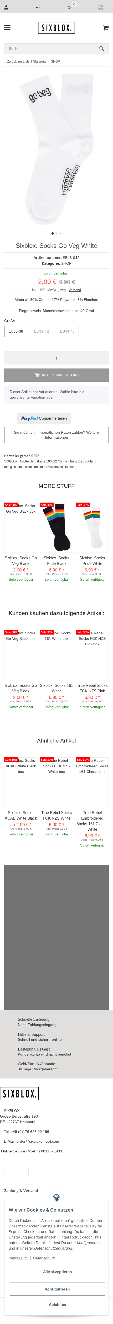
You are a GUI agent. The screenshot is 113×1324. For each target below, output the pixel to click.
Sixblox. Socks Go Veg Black (21, 561)
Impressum (18, 1258)
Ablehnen (57, 1304)
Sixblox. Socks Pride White (92, 561)
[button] (38, 7)
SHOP (66, 263)
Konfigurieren (57, 1289)
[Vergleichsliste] (69, 7)
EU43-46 (69, 331)
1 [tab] (53, 233)
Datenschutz (44, 1258)
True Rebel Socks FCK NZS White (56, 815)
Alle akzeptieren (57, 1271)
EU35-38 (17, 331)
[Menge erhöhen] (103, 358)
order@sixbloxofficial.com (38, 1141)
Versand (75, 290)
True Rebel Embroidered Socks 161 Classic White (92, 820)
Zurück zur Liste (18, 61)
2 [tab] (56, 233)
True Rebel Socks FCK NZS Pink (92, 688)
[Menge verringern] (9, 358)
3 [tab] (60, 233)
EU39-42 (43, 331)
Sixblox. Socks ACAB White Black (21, 815)
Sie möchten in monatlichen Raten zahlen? (56, 435)
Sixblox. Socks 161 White (56, 688)
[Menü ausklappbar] (7, 28)
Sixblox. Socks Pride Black (56, 561)
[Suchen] (104, 48)
